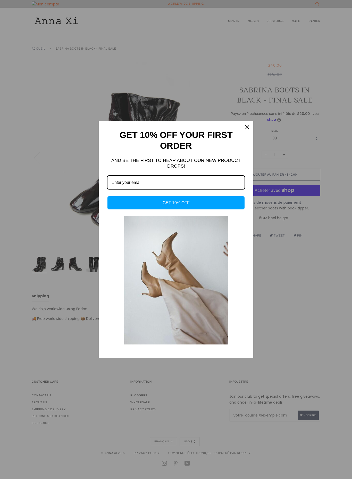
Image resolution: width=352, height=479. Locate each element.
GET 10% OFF (176, 203)
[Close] (247, 127)
